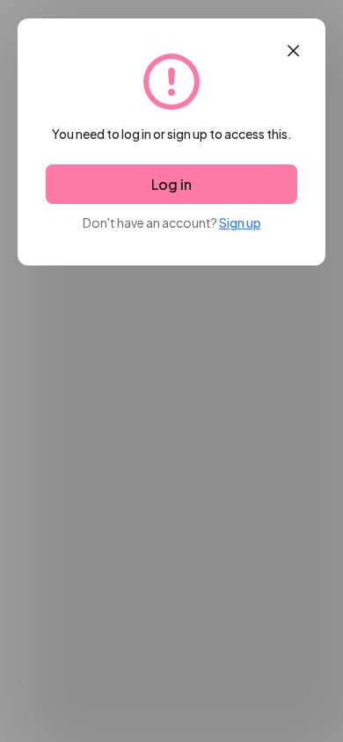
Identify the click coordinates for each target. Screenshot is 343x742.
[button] (293, 51)
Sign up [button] (240, 222)
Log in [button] (171, 184)
